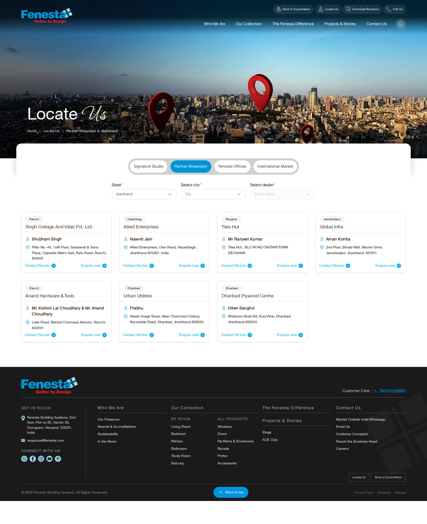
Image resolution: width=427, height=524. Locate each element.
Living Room (181, 427)
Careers (342, 449)
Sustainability (108, 434)
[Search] (401, 24)
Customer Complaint (352, 434)
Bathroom (179, 449)
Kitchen (177, 441)
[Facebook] (33, 459)
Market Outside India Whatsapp (360, 419)
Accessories (227, 463)
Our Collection (249, 24)
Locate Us (51, 131)
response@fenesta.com (45, 440)
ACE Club (270, 440)
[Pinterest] (58, 459)
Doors (222, 434)
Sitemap (400, 492)
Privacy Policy (364, 492)
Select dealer (262, 185)
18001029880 (392, 391)
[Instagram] (41, 459)
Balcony (177, 463)
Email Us (343, 427)
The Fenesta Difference (293, 24)
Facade (223, 449)
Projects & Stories (340, 24)
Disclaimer (384, 492)
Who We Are (214, 24)
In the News (107, 441)
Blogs (266, 432)
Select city (191, 185)
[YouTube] (49, 459)
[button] (144, 194)
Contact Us (377, 24)
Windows (224, 427)
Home (32, 131)
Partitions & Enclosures (235, 441)
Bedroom (178, 434)
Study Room (181, 456)
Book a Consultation (388, 477)
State (117, 185)
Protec (222, 456)
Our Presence (109, 419)
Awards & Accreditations (117, 427)
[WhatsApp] (24, 459)
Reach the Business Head (356, 441)
